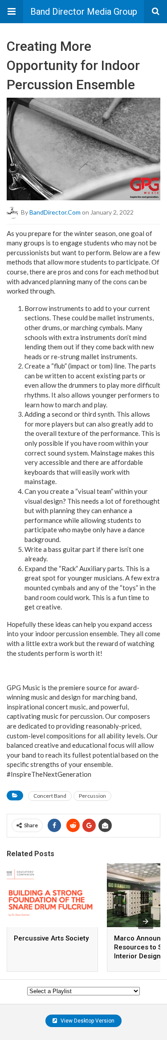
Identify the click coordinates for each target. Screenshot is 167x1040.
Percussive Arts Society (51, 938)
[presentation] (145, 921)
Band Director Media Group (83, 11)
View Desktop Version (86, 1021)
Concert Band (49, 795)
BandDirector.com (55, 211)
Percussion (92, 795)
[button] (11, 11)
